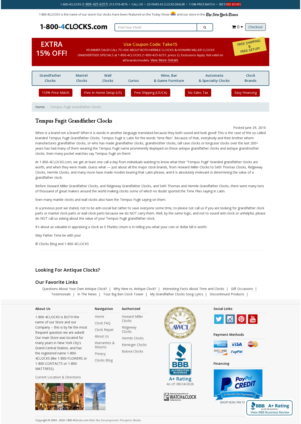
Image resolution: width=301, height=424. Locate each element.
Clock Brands (251, 78)
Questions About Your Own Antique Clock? (74, 288)
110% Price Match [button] (55, 92)
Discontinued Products (227, 294)
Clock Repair (104, 329)
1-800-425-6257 (95, 4)
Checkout (255, 27)
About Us (102, 336)
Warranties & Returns (105, 345)
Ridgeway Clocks (129, 329)
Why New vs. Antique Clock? (135, 288)
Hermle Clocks (133, 338)
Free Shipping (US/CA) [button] (150, 92)
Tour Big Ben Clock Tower (123, 294)
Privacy (100, 353)
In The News (87, 294)
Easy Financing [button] (245, 92)
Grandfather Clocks (50, 78)
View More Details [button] (164, 60)
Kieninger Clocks (134, 344)
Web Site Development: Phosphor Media (115, 420)
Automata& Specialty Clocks (214, 78)
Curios (133, 80)
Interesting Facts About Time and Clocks (193, 288)
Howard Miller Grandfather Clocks (72, 186)
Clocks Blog (104, 360)
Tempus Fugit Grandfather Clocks (74, 138)
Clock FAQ (103, 323)
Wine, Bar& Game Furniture (169, 78)
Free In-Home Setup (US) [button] (103, 92)
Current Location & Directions (58, 377)
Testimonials (61, 294)
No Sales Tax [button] (198, 92)
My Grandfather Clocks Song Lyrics (176, 294)
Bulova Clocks (132, 351)
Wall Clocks (107, 78)
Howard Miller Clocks (132, 318)
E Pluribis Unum (116, 227)
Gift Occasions (242, 288)
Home (40, 107)
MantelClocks (82, 78)
